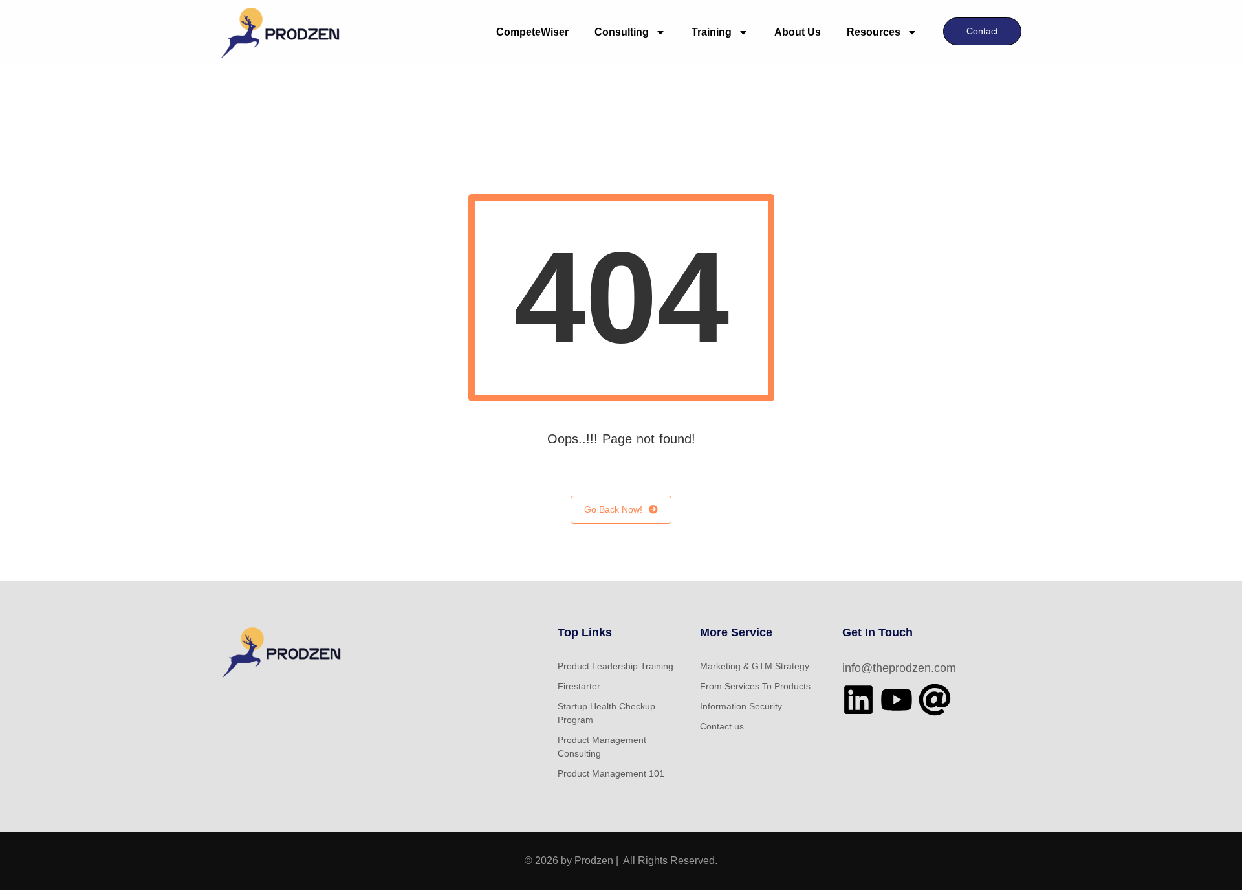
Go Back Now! (613, 509)
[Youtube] (896, 700)
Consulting (621, 32)
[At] (935, 700)
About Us (797, 32)
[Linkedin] (858, 700)
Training (712, 32)
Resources (873, 32)
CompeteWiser (532, 32)
